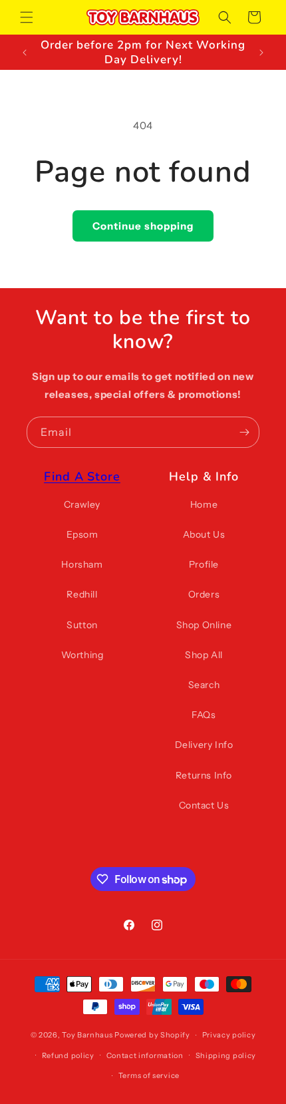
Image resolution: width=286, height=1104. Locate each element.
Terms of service (149, 1075)
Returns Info (204, 775)
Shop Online (204, 625)
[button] (26, 17)
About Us (204, 534)
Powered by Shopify (152, 1034)
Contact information (145, 1055)
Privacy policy (229, 1034)
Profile (204, 564)
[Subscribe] (244, 432)
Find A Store (82, 476)
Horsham (81, 564)
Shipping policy (226, 1055)
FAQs (203, 715)
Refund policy (68, 1055)
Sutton (82, 625)
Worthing (82, 655)
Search (204, 685)
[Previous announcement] (24, 52)
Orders (204, 594)
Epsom (82, 534)
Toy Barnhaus (87, 1034)
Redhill (82, 594)
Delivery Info (204, 745)
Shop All (204, 655)
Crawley (82, 504)
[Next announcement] (261, 52)
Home (203, 504)
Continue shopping (143, 226)
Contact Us (204, 805)
